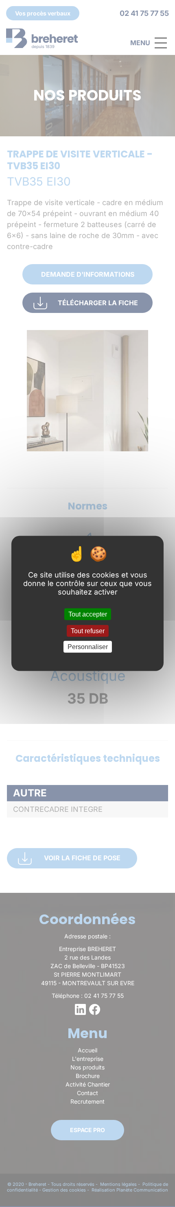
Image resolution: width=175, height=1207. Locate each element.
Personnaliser (88, 646)
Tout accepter (87, 614)
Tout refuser (88, 631)
